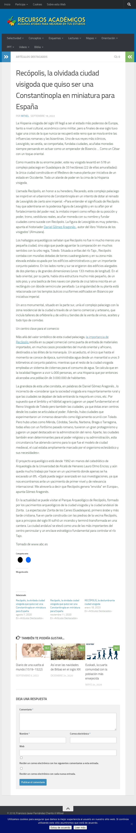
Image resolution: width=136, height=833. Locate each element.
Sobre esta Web (56, 4)
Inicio (7, 4)
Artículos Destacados (31, 56)
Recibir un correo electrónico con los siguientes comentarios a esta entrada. (59, 763)
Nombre (24, 733)
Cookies (37, 4)
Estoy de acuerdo (60, 827)
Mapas (90, 38)
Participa (20, 4)
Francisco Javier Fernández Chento (35, 813)
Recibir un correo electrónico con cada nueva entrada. (47, 773)
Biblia (37, 47)
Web (21, 746)
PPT (9, 47)
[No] (131, 824)
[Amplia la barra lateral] (6, 57)
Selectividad (14, 38)
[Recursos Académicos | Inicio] (46, 21)
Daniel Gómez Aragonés (60, 227)
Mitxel (25, 115)
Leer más (80, 827)
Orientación (108, 38)
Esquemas (55, 38)
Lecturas (73, 38)
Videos (23, 47)
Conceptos (35, 38)
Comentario (26, 709)
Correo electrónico (80, 733)
